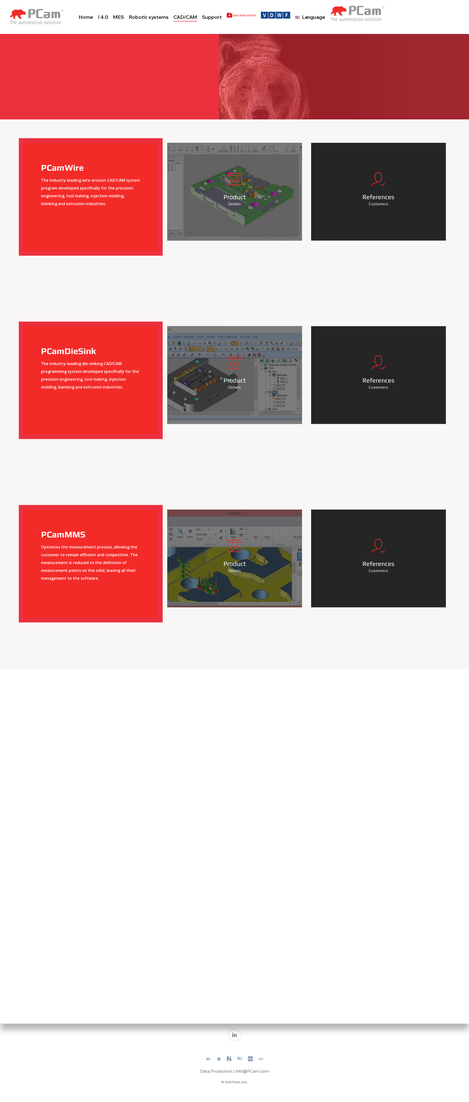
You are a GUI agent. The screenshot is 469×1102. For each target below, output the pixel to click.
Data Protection (216, 1071)
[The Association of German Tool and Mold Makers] (275, 17)
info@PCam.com (252, 1071)
